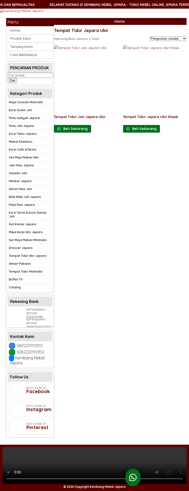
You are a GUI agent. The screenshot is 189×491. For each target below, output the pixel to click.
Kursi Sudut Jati (20, 110)
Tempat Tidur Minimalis (26, 271)
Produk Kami (20, 38)
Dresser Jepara (20, 248)
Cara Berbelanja (23, 55)
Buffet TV (16, 279)
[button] (133, 477)
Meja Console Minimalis (26, 102)
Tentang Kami (21, 46)
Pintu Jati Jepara (21, 126)
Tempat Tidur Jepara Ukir (81, 30)
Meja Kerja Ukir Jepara (26, 232)
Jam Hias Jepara (21, 165)
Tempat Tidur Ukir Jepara (27, 256)
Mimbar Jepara (20, 181)
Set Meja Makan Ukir (24, 157)
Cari (12, 80)
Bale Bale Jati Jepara (25, 197)
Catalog (15, 287)
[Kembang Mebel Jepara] (21, 11)
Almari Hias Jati (20, 189)
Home (119, 21)
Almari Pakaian (20, 263)
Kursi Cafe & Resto (22, 149)
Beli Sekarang (75, 128)
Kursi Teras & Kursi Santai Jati (28, 214)
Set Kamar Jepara (22, 224)
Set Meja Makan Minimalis (28, 240)
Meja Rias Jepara (22, 205)
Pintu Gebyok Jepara (24, 118)
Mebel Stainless (20, 141)
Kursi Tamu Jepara (22, 134)
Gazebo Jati (18, 173)
